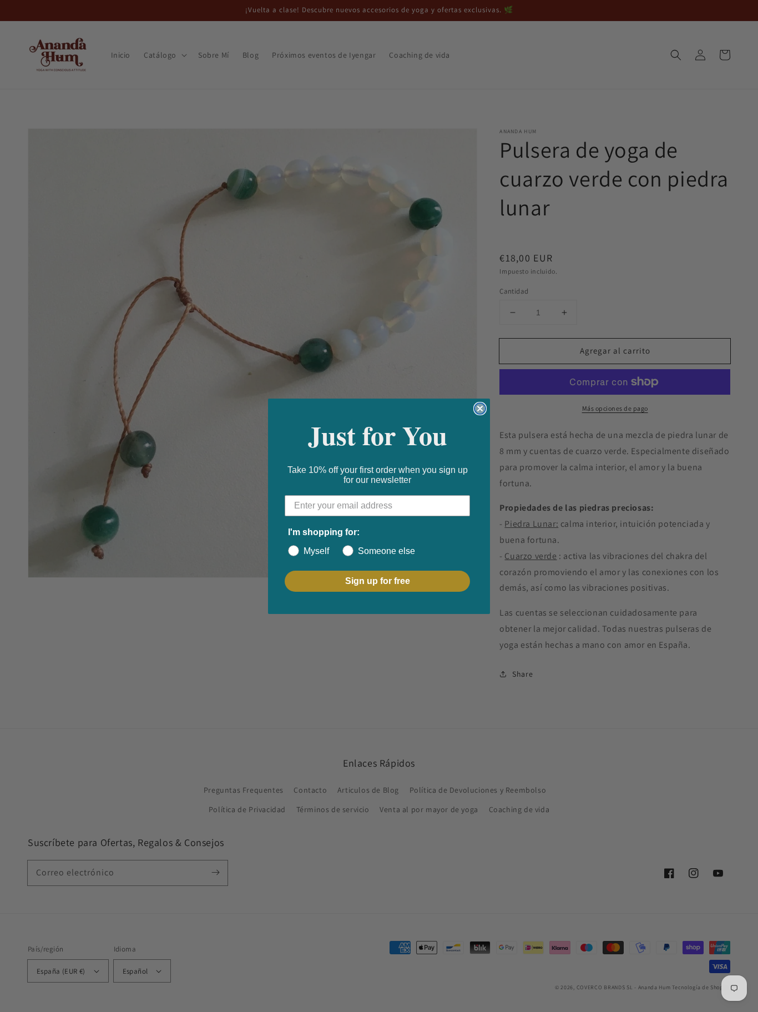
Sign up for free (377, 581)
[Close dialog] (480, 408)
